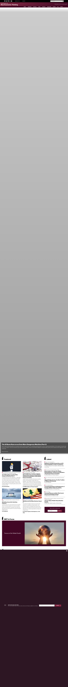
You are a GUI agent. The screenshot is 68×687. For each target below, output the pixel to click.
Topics (61, 6)
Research (29, 6)
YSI (57, 6)
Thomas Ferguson (34, 486)
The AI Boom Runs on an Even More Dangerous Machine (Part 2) (24, 444)
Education (49, 6)
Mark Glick (47, 503)
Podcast (43, 6)
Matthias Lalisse (61, 465)
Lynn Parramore (5, 451)
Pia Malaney (5, 511)
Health (34, 472)
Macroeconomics (50, 485)
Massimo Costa (55, 495)
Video (39, 6)
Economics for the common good (61, 4)
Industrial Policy (4, 473)
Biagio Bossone (48, 495)
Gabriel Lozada (52, 503)
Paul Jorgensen (34, 511)
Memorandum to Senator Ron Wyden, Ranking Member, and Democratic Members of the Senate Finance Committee (55, 472)
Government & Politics (17, 472)
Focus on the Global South (12, 533)
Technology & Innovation (12, 473)
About (25, 6)
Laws (8, 473)
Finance (12, 472)
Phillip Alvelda (26, 486)
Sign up (57, 605)
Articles (34, 6)
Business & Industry (8, 472)
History (56, 477)
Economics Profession (53, 498)
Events (54, 6)
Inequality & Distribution (60, 477)
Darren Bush (59, 503)
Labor (3, 500)
